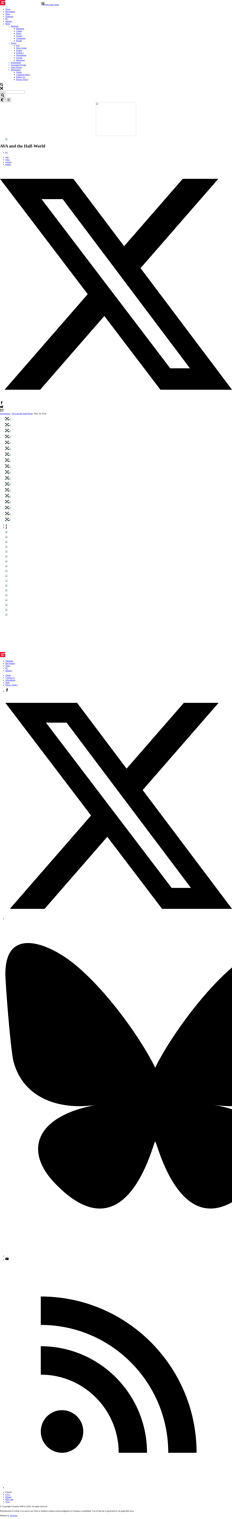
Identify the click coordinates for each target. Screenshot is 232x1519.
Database (15, 26)
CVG (7, 1494)
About (18, 72)
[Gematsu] (20, 5)
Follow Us (20, 77)
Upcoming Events (18, 65)
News (7, 9)
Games (19, 31)
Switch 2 (20, 53)
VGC (7, 1502)
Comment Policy (23, 75)
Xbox (7, 14)
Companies (21, 38)
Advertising (10, 680)
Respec (8, 1497)
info (7, 157)
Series (18, 33)
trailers (8, 164)
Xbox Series (21, 48)
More (7, 24)
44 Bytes (13, 1515)
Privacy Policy (22, 79)
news (7, 159)
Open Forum (16, 67)
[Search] (1, 85)
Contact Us (10, 678)
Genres (19, 36)
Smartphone (21, 55)
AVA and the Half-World (22, 413)
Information (16, 70)
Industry (8, 21)
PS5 (18, 45)
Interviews (20, 60)
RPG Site (9, 1499)
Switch (19, 50)
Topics (13, 43)
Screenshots (16, 62)
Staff (7, 682)
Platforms (20, 28)
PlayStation (10, 12)
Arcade (19, 58)
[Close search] (1, 89)
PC (6, 19)
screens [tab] (8, 162)
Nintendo (9, 16)
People (19, 41)
